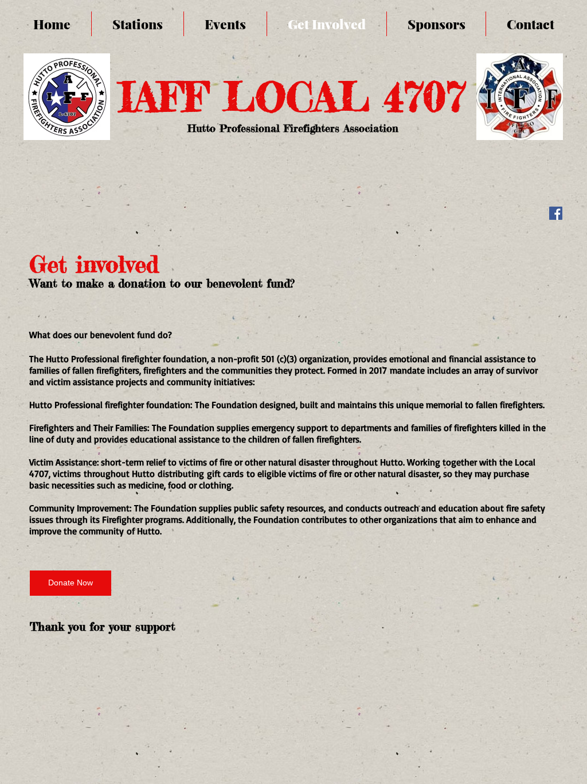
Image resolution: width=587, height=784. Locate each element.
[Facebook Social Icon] (555, 213)
